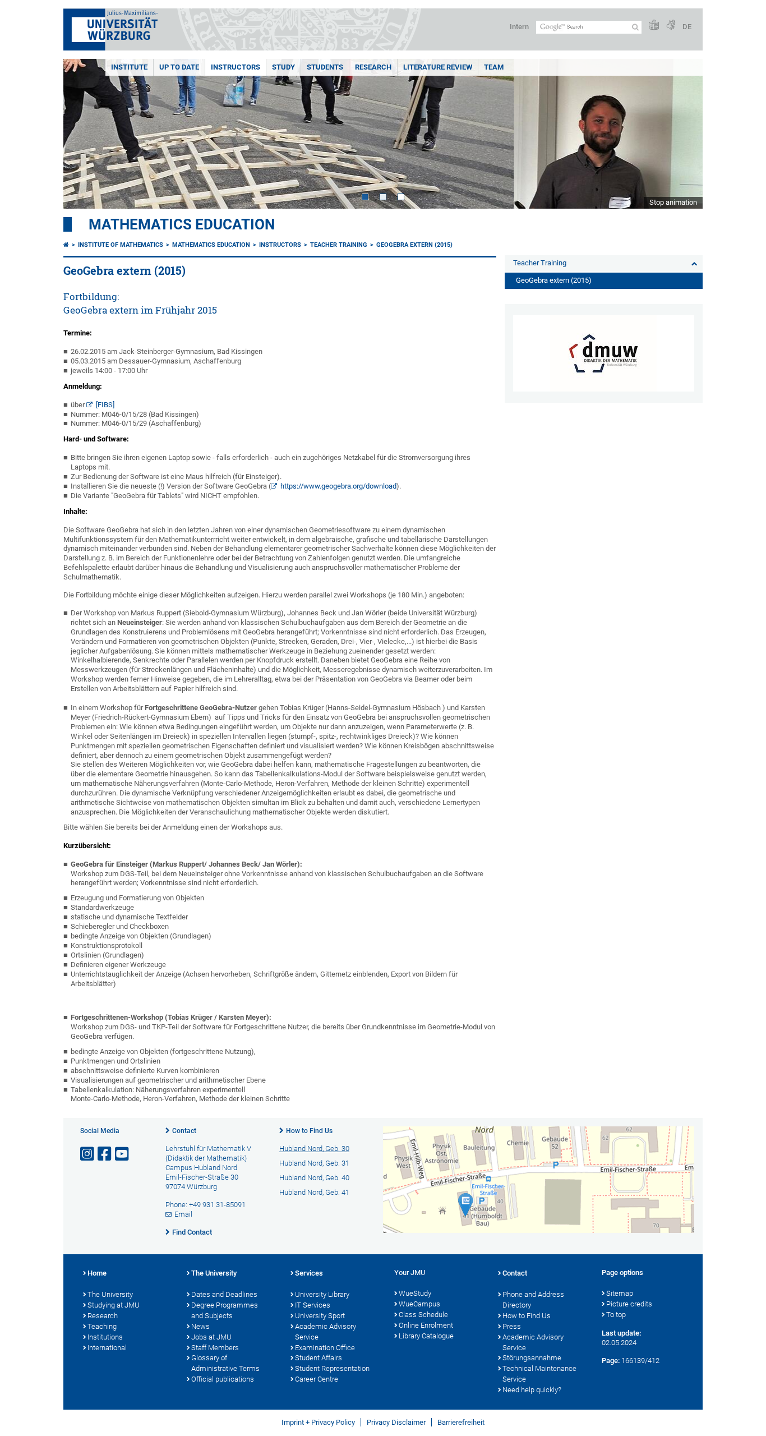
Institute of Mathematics (120, 244)
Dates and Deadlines (224, 1294)
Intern (519, 26)
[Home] (66, 244)
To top (616, 1314)
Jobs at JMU (211, 1337)
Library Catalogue (426, 1336)
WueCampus (419, 1304)
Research (373, 67)
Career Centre (316, 1379)
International (107, 1347)
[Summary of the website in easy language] (654, 25)
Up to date (179, 67)
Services (309, 1273)
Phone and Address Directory (533, 1299)
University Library (322, 1294)
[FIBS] (105, 405)
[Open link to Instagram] (88, 1154)
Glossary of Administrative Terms (225, 1363)
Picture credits (629, 1304)
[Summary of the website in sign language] (670, 25)
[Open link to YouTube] (123, 1154)
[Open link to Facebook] (105, 1154)
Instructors (235, 67)
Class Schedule (423, 1314)
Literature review (437, 67)
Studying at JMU (113, 1305)
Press (511, 1326)
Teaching (102, 1326)
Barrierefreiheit (460, 1422)
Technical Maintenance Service (539, 1373)
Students (325, 67)
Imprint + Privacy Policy (318, 1422)
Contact (184, 1131)
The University (110, 1294)
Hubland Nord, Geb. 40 (314, 1177)
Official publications (222, 1379)
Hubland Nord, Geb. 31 (314, 1163)
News (200, 1326)
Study (283, 67)
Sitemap (619, 1293)
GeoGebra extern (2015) (414, 244)
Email (183, 1214)
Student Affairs (318, 1358)
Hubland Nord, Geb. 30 (314, 1148)
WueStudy (415, 1293)
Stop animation (673, 202)
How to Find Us (309, 1131)
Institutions (105, 1337)
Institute (129, 67)
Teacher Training (338, 244)
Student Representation (332, 1368)
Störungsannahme (531, 1358)
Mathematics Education (182, 224)
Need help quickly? (531, 1390)
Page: (611, 1360)
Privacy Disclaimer (396, 1422)
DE (686, 26)
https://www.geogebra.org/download (338, 486)
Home (97, 1273)
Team (494, 67)
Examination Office (325, 1347)
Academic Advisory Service (325, 1331)
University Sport (320, 1315)
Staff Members (215, 1347)
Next (683, 133)
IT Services (312, 1305)
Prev (83, 133)
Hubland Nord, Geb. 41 (314, 1192)
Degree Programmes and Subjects (224, 1310)
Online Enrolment (426, 1325)
